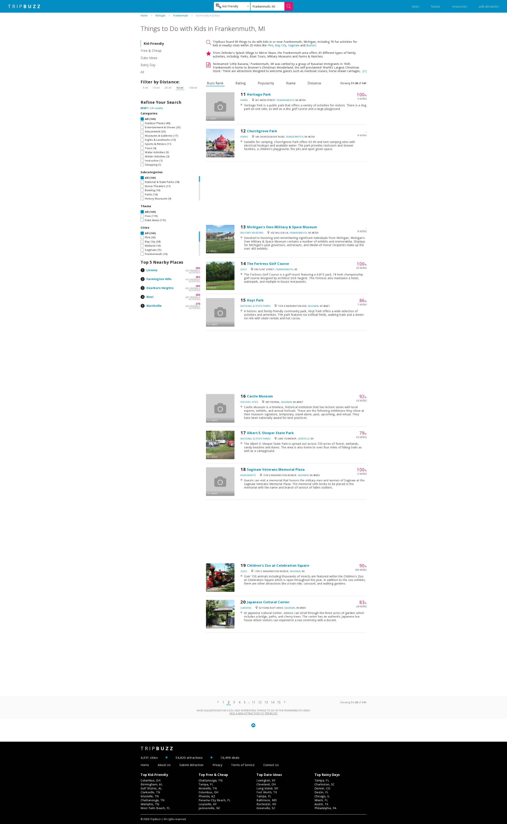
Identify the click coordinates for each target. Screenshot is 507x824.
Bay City (280, 45)
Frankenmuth (180, 15)
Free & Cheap (151, 50)
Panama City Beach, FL (215, 800)
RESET (144, 108)
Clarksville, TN (150, 792)
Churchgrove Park (262, 131)
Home (144, 15)
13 (266, 702)
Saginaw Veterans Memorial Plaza (276, 469)
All (142, 72)
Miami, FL (321, 800)
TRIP (25, 6)
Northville (154, 306)
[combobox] (232, 6)
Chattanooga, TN (153, 800)
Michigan (160, 15)
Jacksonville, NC (209, 808)
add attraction (489, 6)
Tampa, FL (206, 784)
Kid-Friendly (154, 43)
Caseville (304, 438)
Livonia (152, 270)
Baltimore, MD (266, 800)
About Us (164, 765)
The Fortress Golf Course (268, 263)
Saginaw (294, 45)
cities (415, 6)
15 (279, 702)
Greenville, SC (265, 808)
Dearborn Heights (160, 288)
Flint (271, 45)
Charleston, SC (324, 784)
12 (260, 702)
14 (272, 702)
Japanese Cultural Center (268, 602)
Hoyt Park (255, 300)
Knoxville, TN (150, 796)
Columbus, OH (150, 780)
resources (459, 6)
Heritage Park (259, 94)
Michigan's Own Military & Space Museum (282, 227)
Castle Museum (260, 396)
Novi (150, 297)
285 (198, 268)
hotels (435, 6)
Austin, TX (321, 804)
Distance (314, 83)
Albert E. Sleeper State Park (270, 433)
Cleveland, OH (266, 784)
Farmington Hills (159, 279)
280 (198, 286)
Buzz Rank (215, 83)
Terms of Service (242, 765)
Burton (311, 45)
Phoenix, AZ (207, 796)
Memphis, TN (150, 804)
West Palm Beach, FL (155, 808)
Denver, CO (322, 788)
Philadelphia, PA (325, 808)
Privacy (217, 765)
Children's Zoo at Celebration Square (278, 565)
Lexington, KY (265, 780)
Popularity (266, 83)
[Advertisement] (286, 193)
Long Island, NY (267, 788)
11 (253, 702)
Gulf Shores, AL (151, 788)
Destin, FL (321, 792)
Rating (240, 83)
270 (198, 303)
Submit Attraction (191, 765)
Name (290, 83)
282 (198, 277)
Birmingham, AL (152, 784)
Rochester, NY (266, 804)
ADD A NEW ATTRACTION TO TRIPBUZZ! (254, 713)
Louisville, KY (208, 804)
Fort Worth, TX (266, 792)
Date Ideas (149, 58)
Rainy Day (148, 65)
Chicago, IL (322, 796)
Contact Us (271, 765)
